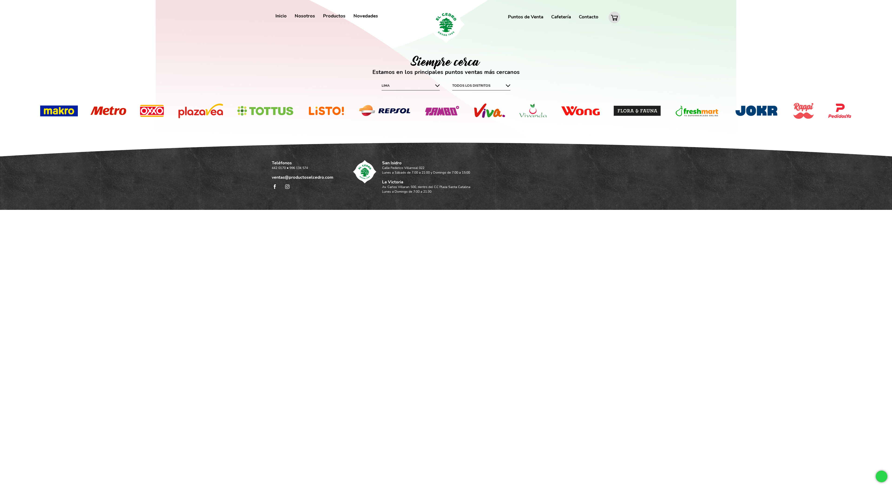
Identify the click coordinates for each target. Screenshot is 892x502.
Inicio (281, 16)
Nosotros (305, 16)
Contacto (588, 17)
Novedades (365, 16)
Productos (334, 16)
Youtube (312, 186)
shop (616, 14)
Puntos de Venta (525, 17)
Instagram (287, 186)
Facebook (275, 186)
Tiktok (300, 186)
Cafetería (561, 17)
